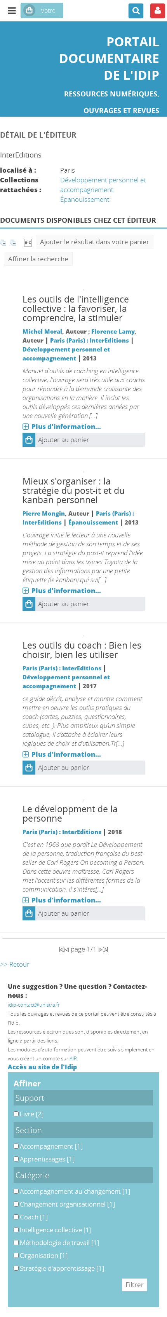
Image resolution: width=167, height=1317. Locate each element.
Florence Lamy (112, 331)
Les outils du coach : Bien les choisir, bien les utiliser (82, 650)
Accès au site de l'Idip (42, 1067)
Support (30, 1097)
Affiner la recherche (38, 258)
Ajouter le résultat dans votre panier (94, 241)
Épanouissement (85, 199)
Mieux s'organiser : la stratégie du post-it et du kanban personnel (74, 490)
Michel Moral (42, 331)
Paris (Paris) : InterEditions (89, 340)
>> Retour (15, 964)
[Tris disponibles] (28, 241)
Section (29, 1130)
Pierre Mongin (44, 513)
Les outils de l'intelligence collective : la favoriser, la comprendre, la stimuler (76, 308)
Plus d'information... (66, 426)
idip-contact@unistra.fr (34, 1004)
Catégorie (32, 1175)
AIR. (74, 1058)
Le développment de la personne (70, 813)
